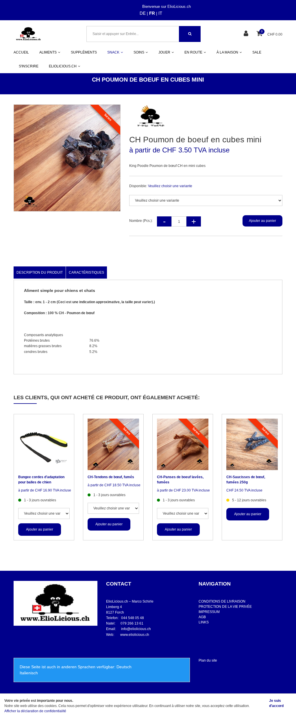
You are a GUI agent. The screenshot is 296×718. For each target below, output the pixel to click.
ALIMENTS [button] (48, 52)
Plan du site (208, 660)
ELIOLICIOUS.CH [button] (63, 66)
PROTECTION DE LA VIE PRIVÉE (225, 607)
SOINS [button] (139, 52)
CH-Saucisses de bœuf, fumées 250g (245, 479)
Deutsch (124, 666)
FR (152, 13)
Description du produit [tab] (39, 272)
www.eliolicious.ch (134, 635)
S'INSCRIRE (28, 66)
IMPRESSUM (209, 612)
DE (143, 13)
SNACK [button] (113, 52)
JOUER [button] (164, 52)
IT (160, 13)
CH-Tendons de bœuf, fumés (111, 477)
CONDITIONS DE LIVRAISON (222, 601)
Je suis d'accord (276, 703)
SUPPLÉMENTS (84, 52)
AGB (202, 617)
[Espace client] (247, 34)
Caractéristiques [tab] (86, 272)
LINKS (204, 622)
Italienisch (29, 673)
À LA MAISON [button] (227, 52)
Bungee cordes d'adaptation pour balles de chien (41, 479)
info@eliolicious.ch (136, 629)
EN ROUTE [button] (193, 52)
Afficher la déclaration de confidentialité (35, 711)
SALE (256, 52)
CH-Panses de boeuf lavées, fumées (180, 479)
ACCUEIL (21, 52)
